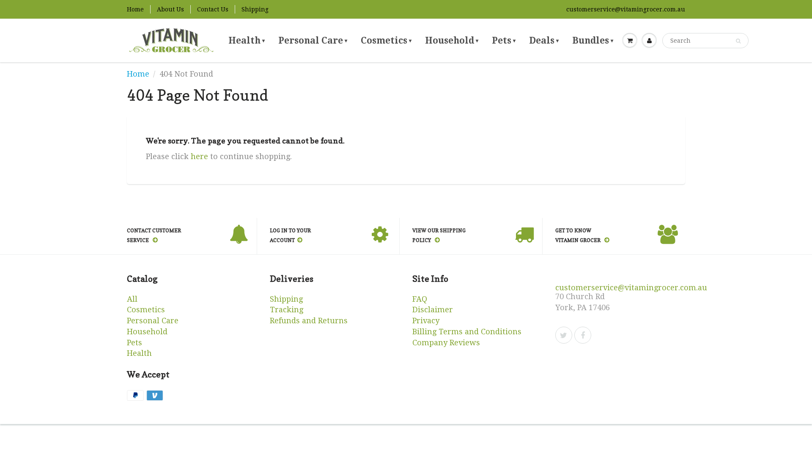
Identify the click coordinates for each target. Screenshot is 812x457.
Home (135, 9)
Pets (504, 40)
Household (451, 40)
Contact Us (212, 9)
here (199, 156)
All (132, 299)
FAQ (419, 299)
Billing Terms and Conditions (466, 331)
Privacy (425, 320)
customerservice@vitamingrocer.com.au (625, 9)
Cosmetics (386, 40)
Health (246, 40)
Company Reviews (446, 342)
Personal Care (312, 40)
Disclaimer (432, 309)
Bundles (592, 40)
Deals (544, 40)
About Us (170, 9)
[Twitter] (563, 335)
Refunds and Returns (309, 320)
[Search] (738, 41)
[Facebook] (582, 335)
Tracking (286, 309)
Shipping (255, 9)
